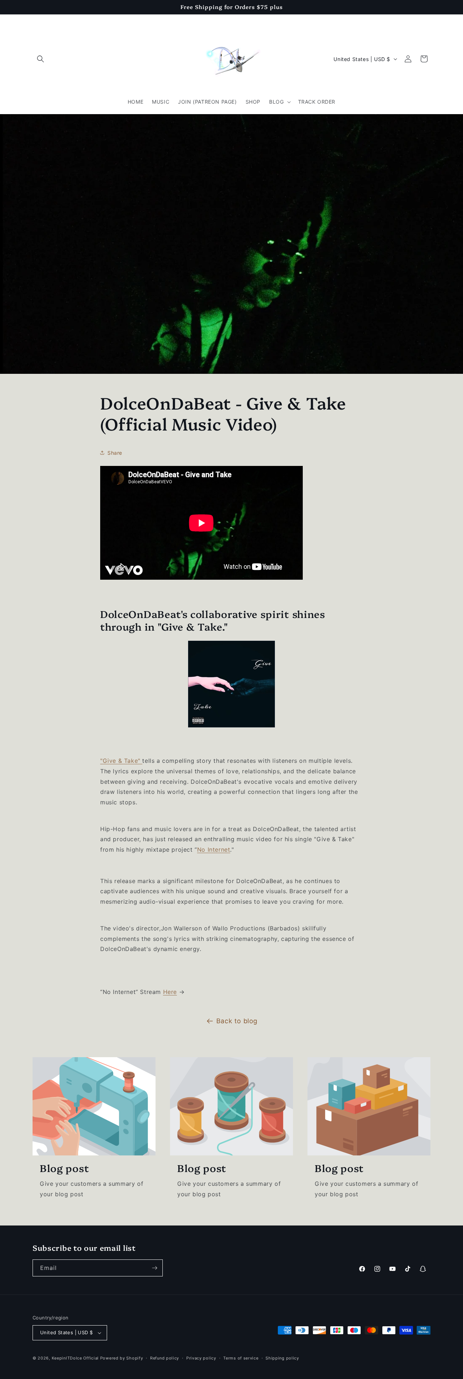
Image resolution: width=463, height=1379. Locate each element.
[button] (40, 59)
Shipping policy (282, 1358)
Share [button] (114, 453)
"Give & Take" (121, 760)
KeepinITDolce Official (76, 1358)
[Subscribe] (154, 1267)
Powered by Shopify (121, 1358)
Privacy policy (201, 1358)
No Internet (213, 849)
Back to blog (237, 1021)
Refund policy (164, 1358)
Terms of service (240, 1358)
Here (170, 991)
